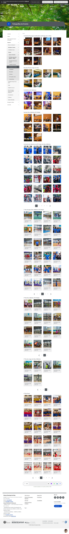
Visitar (62, 6)
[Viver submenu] (45, 4)
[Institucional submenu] (36, 4)
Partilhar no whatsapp (54, 483)
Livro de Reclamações (6, 522)
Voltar (27, 483)
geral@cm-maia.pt (9, 501)
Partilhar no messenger (51, 483)
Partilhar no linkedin (57, 483)
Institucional (32, 6)
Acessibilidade (44, 521)
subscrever (57, 506)
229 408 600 (9, 500)
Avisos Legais (56, 522)
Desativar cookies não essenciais (61, 2)
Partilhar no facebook (60, 483)
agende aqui (13, 516)
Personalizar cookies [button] (35, 2)
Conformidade (50, 521)
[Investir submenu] (55, 4)
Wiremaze (64, 521)
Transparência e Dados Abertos (47, 522)
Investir (51, 6)
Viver (42, 6)
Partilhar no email (48, 483)
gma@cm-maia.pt (9, 514)
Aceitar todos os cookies (47, 2)
